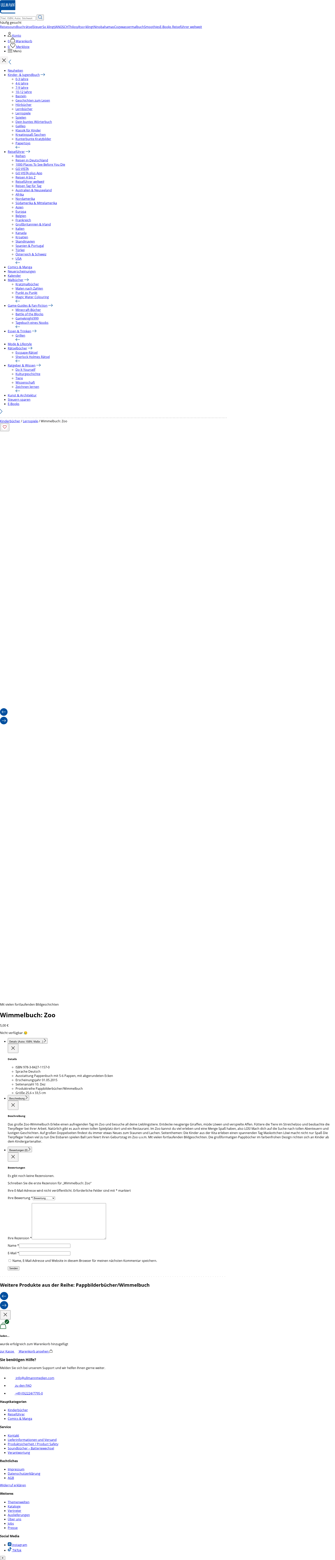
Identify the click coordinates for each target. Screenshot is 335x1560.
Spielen (21, 117)
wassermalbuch (132, 27)
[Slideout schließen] (13, 1048)
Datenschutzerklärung (24, 1473)
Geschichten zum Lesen (33, 100)
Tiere (19, 378)
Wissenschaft (25, 382)
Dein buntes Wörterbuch (34, 122)
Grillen (20, 335)
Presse (13, 1528)
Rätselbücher (17, 348)
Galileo (21, 126)
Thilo (71, 27)
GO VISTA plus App (29, 173)
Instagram (19, 1545)
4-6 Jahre (22, 83)
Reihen (21, 156)
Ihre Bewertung (20, 1198)
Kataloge (14, 1506)
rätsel (28, 27)
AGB (11, 1478)
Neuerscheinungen (22, 271)
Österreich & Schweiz (31, 254)
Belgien (21, 216)
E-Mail (13, 1253)
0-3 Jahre (22, 79)
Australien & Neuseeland (34, 190)
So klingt (48, 27)
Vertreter (14, 1511)
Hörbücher (24, 105)
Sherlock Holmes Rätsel (33, 357)
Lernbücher (24, 109)
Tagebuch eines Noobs (32, 323)
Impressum (16, 1469)
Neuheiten (15, 70)
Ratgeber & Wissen (21, 365)
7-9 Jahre (22, 87)
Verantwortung (19, 1452)
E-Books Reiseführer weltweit (181, 27)
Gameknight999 (27, 318)
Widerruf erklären (13, 1485)
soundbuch (16, 27)
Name (13, 1245)
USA (19, 258)
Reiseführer (16, 152)
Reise (4, 27)
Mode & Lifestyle (20, 344)
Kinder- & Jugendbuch (24, 75)
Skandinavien (25, 241)
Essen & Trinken (19, 331)
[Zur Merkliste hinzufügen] (4, 427)
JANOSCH (61, 27)
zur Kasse (7, 1351)
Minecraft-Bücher (28, 310)
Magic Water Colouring (32, 297)
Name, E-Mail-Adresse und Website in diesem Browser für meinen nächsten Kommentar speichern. (84, 1261)
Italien (20, 228)
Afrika (20, 194)
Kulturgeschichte (28, 374)
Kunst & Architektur (22, 395)
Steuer (37, 27)
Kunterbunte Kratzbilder (33, 139)
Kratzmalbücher (27, 284)
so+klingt (87, 27)
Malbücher (15, 280)
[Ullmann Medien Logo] (7, 12)
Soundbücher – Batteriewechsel (31, 1448)
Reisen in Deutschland (32, 160)
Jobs (11, 1523)
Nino (97, 27)
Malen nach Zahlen (29, 288)
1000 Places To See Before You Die (40, 164)
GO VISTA (22, 169)
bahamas (107, 27)
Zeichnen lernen (27, 387)
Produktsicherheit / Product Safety (33, 1444)
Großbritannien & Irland (33, 224)
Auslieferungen (19, 1515)
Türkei (20, 250)
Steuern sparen (19, 399)
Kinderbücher (10, 421)
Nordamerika (25, 199)
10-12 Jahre (24, 92)
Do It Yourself (25, 370)
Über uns (14, 1519)
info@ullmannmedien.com (34, 1378)
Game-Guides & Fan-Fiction (27, 305)
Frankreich (23, 220)
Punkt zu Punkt (26, 293)
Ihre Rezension (20, 1238)
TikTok (16, 1550)
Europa (21, 211)
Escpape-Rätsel (27, 352)
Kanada (21, 233)
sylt (77, 27)
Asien (19, 207)
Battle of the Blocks (29, 314)
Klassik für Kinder (28, 130)
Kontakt (13, 1435)
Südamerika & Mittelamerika (36, 203)
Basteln (21, 96)
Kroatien (22, 237)
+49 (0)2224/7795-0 (29, 1393)
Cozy (117, 27)
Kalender (14, 276)
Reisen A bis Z (25, 177)
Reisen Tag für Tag (28, 186)
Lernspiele (23, 113)
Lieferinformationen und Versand (32, 1440)
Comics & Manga (20, 267)
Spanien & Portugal (30, 246)
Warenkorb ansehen (34, 1351)
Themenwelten (18, 1502)
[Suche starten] (40, 17)
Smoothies (152, 27)
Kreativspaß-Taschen (31, 134)
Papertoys (23, 143)
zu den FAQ (22, 1385)
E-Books (13, 404)
